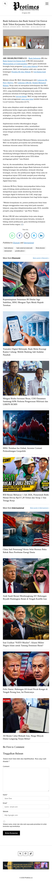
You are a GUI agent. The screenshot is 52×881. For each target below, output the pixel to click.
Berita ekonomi (40, 248)
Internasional (29, 243)
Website (5, 811)
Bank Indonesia (35, 58)
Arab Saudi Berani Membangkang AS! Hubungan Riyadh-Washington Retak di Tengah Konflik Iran (25, 597)
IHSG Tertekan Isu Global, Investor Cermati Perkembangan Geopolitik (22, 449)
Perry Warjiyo (8, 83)
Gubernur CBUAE (24, 83)
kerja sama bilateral (30, 66)
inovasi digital (21, 96)
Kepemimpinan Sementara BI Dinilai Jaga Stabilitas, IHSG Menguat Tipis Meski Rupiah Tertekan (23, 302)
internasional (8, 251)
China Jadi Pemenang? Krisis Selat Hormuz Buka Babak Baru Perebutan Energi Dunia (25, 550)
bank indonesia (8, 248)
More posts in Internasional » (39, 508)
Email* (5, 803)
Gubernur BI (42, 80)
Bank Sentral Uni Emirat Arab (14, 61)
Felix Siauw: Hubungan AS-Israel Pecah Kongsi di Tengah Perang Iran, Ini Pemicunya (25, 690)
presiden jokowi (19, 251)
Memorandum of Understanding (15, 64)
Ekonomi (16, 243)
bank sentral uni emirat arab (24, 248)
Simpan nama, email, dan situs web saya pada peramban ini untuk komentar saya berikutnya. (25, 825)
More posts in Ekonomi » (41, 258)
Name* (5, 795)
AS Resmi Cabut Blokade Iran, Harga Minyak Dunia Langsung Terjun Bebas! (23, 737)
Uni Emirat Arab (39, 72)
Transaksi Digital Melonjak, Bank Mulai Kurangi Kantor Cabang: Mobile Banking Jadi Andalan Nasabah (24, 352)
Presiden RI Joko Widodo (21, 72)
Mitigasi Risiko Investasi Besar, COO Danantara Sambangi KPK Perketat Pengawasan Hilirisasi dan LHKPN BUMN (25, 401)
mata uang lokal (27, 99)
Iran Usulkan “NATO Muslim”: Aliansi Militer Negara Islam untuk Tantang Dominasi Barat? (23, 644)
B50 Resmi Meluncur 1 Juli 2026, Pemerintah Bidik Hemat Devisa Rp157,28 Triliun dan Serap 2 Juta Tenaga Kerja (26, 498)
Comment (6, 766)
